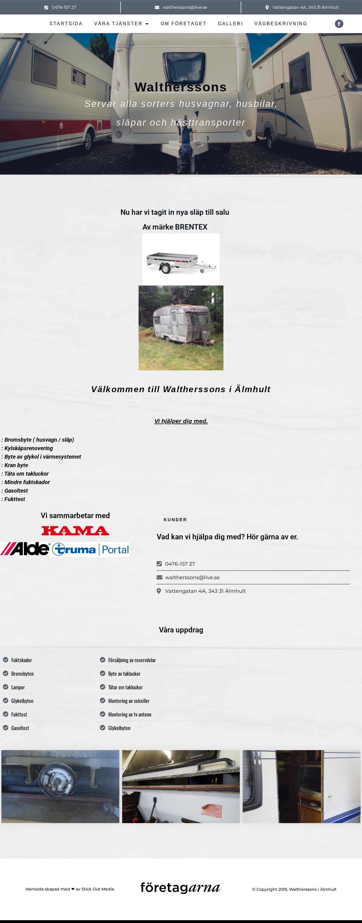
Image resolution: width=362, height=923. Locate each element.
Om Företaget (184, 23)
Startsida (66, 23)
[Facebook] (339, 24)
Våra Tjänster (118, 23)
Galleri (230, 23)
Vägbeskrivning (281, 23)
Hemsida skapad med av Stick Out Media (69, 889)
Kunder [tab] (175, 519)
